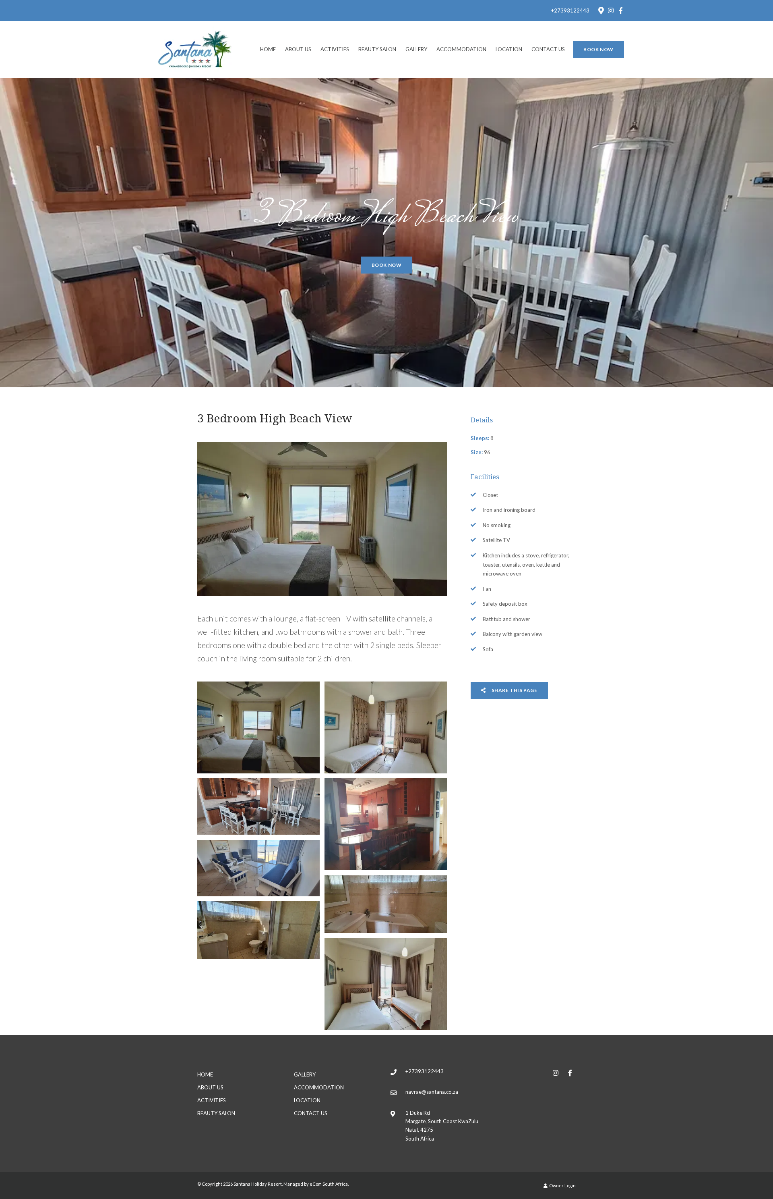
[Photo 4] (385, 824)
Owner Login (562, 1185)
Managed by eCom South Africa (315, 1184)
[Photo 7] (258, 930)
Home (268, 49)
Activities (334, 49)
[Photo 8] (385, 984)
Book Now (598, 49)
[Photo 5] (258, 868)
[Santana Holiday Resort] (195, 49)
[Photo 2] (385, 727)
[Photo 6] (385, 904)
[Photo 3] (258, 806)
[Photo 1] (258, 727)
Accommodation (461, 49)
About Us (298, 49)
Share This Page (513, 690)
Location (509, 49)
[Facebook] (621, 10)
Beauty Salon (377, 49)
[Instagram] (611, 10)
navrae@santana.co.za (431, 1092)
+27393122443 (570, 10)
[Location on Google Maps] (600, 10)
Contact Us (548, 49)
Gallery (416, 49)
